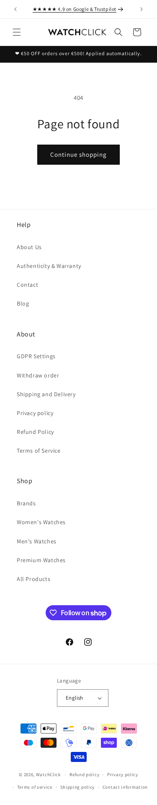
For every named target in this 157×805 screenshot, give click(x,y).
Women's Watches (41, 522)
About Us (29, 247)
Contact (27, 284)
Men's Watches (37, 541)
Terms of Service (39, 450)
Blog (23, 303)
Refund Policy (35, 432)
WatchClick (48, 774)
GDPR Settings (36, 356)
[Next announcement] (141, 9)
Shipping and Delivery (46, 394)
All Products (33, 579)
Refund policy (84, 774)
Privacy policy (35, 413)
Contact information (125, 787)
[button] (17, 32)
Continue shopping (78, 154)
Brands (26, 503)
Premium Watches (41, 560)
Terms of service (34, 787)
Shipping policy (77, 787)
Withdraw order (38, 375)
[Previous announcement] (15, 9)
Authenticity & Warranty (49, 266)
